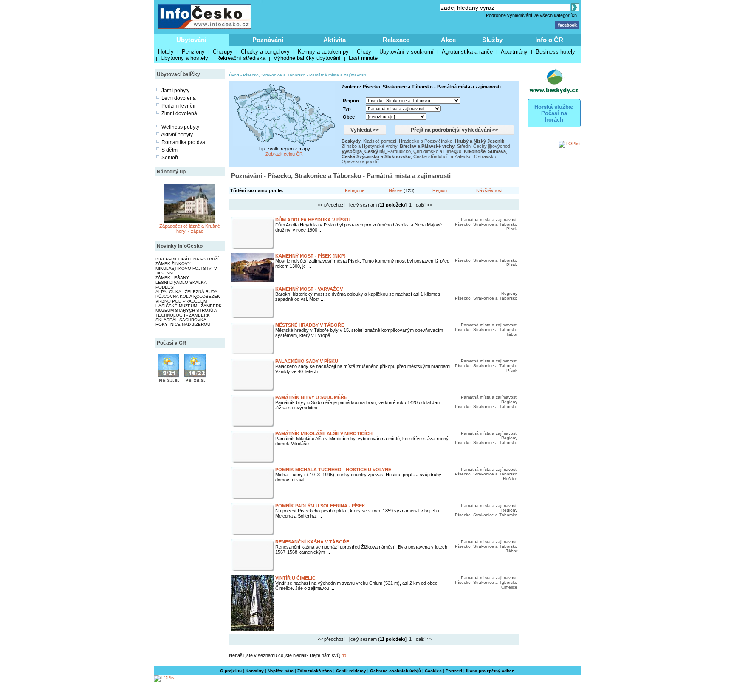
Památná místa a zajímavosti (337, 75)
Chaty (364, 51)
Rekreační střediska (240, 58)
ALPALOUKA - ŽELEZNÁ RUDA (186, 291)
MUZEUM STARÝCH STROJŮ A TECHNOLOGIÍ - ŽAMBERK (186, 312)
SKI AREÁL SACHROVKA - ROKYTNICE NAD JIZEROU (182, 322)
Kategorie (354, 190)
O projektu (231, 670)
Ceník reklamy (351, 670)
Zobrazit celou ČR (284, 153)
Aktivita (334, 39)
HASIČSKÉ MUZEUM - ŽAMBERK (188, 305)
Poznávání (267, 39)
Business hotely (555, 51)
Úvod (234, 75)
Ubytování (191, 39)
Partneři (454, 670)
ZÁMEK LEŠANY (172, 277)
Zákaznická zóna (314, 670)
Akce (448, 39)
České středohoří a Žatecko (442, 156)
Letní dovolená (178, 98)
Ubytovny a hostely (184, 58)
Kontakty (255, 670)
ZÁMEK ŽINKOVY (173, 263)
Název (395, 190)
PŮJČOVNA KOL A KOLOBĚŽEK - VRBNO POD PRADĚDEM (189, 298)
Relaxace (396, 39)
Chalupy (223, 51)
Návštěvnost (489, 190)
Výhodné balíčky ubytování (307, 58)
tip (344, 655)
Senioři (169, 158)
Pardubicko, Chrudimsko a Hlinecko (424, 151)
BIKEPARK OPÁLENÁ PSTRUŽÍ (187, 259)
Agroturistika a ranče (467, 51)
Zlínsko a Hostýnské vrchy (369, 146)
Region (439, 190)
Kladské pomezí (379, 141)
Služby (492, 39)
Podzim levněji (178, 106)
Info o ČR (549, 39)
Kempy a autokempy (323, 51)
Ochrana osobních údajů (395, 670)
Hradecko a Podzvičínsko (425, 141)
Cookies (433, 670)
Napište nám (281, 670)
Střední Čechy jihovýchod (483, 146)
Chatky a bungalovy (265, 51)
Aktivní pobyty (177, 135)
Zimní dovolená (179, 113)
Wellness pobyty (180, 127)
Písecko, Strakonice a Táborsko (274, 75)
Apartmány (514, 51)
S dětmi (170, 150)
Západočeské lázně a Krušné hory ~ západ (189, 229)
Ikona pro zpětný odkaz (490, 670)
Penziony (193, 51)
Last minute (363, 58)
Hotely (166, 51)
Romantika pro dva (183, 142)
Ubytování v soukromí (406, 51)
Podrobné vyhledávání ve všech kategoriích (531, 15)
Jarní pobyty (175, 90)
